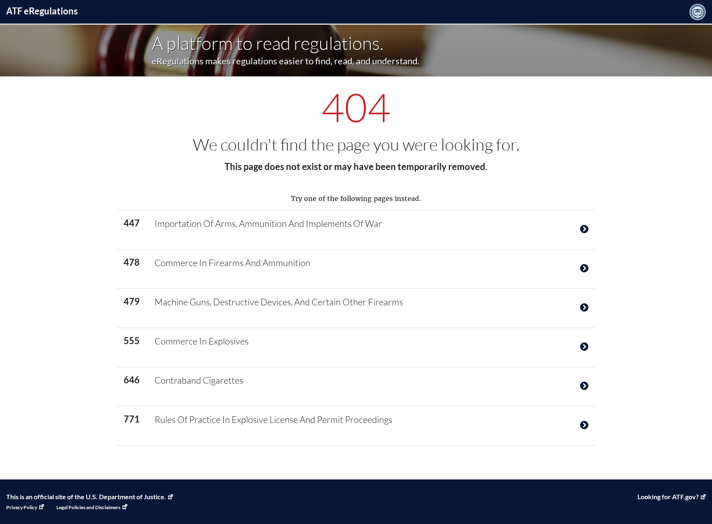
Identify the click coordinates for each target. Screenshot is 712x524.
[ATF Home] (697, 12)
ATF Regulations (42, 11)
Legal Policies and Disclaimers (88, 507)
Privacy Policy (21, 507)
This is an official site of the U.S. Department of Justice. (86, 496)
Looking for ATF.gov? (668, 496)
